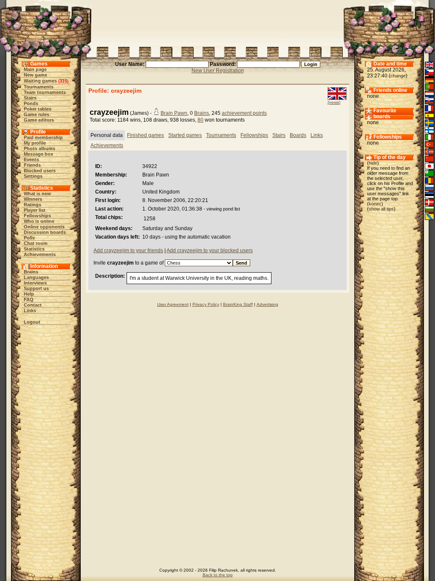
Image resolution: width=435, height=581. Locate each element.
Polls (29, 237)
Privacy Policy (205, 304)
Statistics (34, 248)
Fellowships (37, 215)
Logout (32, 322)
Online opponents (44, 226)
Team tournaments (45, 92)
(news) (334, 102)
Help (29, 293)
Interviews (35, 282)
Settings (33, 176)
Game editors (39, 119)
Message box (38, 154)
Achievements (40, 254)
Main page (35, 69)
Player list (34, 210)
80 (200, 120)
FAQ (29, 299)
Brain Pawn (174, 113)
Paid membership (43, 137)
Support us (36, 288)
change (398, 75)
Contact (33, 305)
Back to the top (218, 574)
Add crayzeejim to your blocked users (210, 250)
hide (373, 162)
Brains (31, 271)
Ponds (31, 103)
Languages (36, 277)
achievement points (244, 113)
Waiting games (40, 80)
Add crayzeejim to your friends (128, 250)
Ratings (32, 204)
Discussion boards (45, 232)
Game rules (36, 114)
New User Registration (218, 71)
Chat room (36, 243)
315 (63, 80)
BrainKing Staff (238, 304)
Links (30, 310)
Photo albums (39, 148)
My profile (35, 142)
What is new (37, 193)
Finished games (145, 135)
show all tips (381, 208)
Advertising (267, 304)
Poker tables (37, 108)
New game (35, 74)
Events (31, 159)
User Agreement (173, 304)
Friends (32, 165)
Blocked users (40, 170)
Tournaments (39, 86)
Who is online (39, 221)
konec (375, 203)
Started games (185, 135)
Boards (298, 135)
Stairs (30, 97)
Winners (33, 199)
